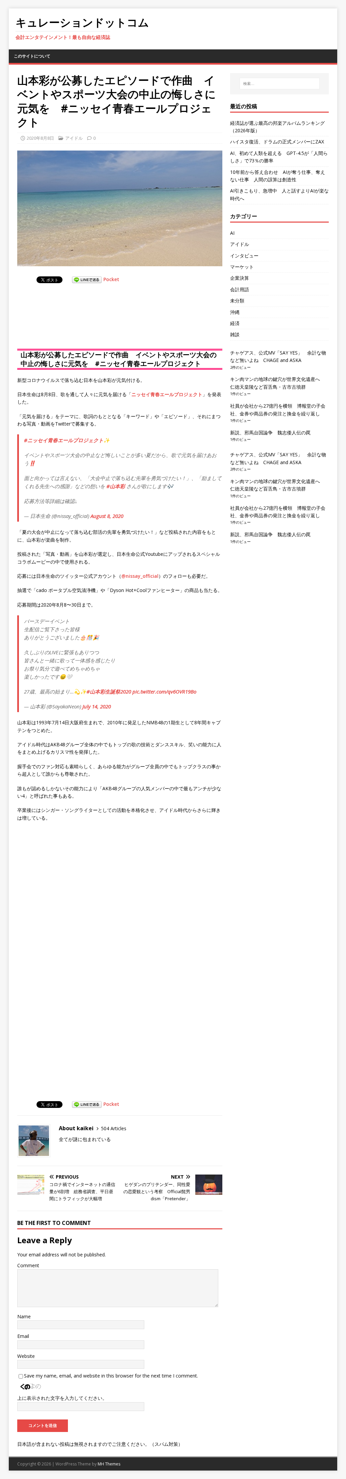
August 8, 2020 (107, 516)
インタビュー (244, 255)
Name (24, 1316)
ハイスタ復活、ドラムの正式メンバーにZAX (277, 141)
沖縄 (235, 312)
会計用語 (239, 289)
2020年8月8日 (40, 138)
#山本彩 (115, 486)
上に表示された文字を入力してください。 (62, 1398)
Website (26, 1356)
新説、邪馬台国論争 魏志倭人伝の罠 (270, 432)
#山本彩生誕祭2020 (108, 691)
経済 (235, 323)
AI (232, 233)
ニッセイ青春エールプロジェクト (166, 394)
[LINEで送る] (87, 279)
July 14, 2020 (96, 706)
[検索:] (279, 83)
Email (23, 1336)
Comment (28, 1265)
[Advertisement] (71, 323)
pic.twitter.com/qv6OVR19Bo (164, 691)
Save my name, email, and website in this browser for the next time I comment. (111, 1375)
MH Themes (109, 1464)
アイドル (74, 138)
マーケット (242, 267)
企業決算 (239, 278)
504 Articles (113, 1128)
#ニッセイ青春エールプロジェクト (63, 440)
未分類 (237, 300)
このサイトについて (32, 56)
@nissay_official (139, 576)
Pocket (111, 279)
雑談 (235, 334)
